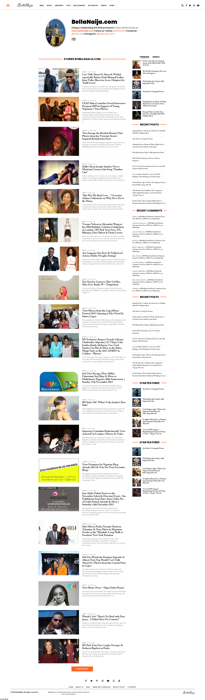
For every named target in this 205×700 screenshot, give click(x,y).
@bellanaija (120, 30)
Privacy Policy (119, 687)
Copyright (132, 687)
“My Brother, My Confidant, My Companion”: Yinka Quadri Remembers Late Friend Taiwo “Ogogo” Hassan (147, 193)
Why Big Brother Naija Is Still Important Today (148, 152)
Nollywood (93, 5)
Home (71, 687)
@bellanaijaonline (106, 33)
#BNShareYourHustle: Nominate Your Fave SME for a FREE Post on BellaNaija (147, 225)
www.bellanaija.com (83, 30)
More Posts (82, 669)
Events (104, 5)
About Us (79, 687)
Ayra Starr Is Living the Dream (142, 139)
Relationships (79, 5)
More (112, 5)
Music (49, 5)
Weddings (59, 5)
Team (88, 687)
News (42, 5)
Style (68, 5)
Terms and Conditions (101, 687)
